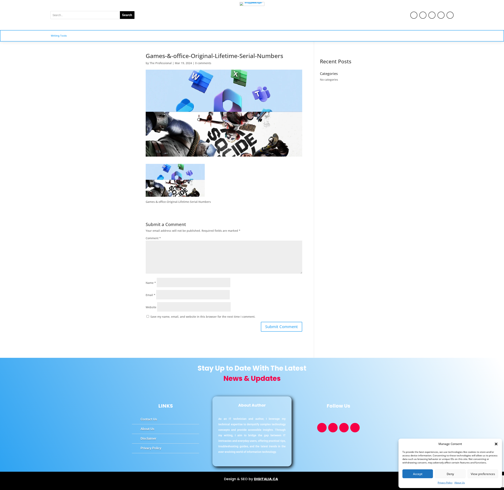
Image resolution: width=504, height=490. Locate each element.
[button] (496, 444)
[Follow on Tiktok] (431, 15)
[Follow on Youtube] (413, 15)
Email (150, 295)
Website (151, 307)
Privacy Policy (445, 482)
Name (151, 283)
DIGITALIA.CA (266, 478)
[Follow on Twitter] (441, 15)
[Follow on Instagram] (450, 15)
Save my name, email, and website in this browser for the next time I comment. (202, 316)
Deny (450, 474)
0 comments (203, 63)
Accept (417, 474)
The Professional (161, 63)
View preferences (483, 474)
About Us (459, 482)
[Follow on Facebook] (422, 15)
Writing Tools (59, 35)
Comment (153, 238)
